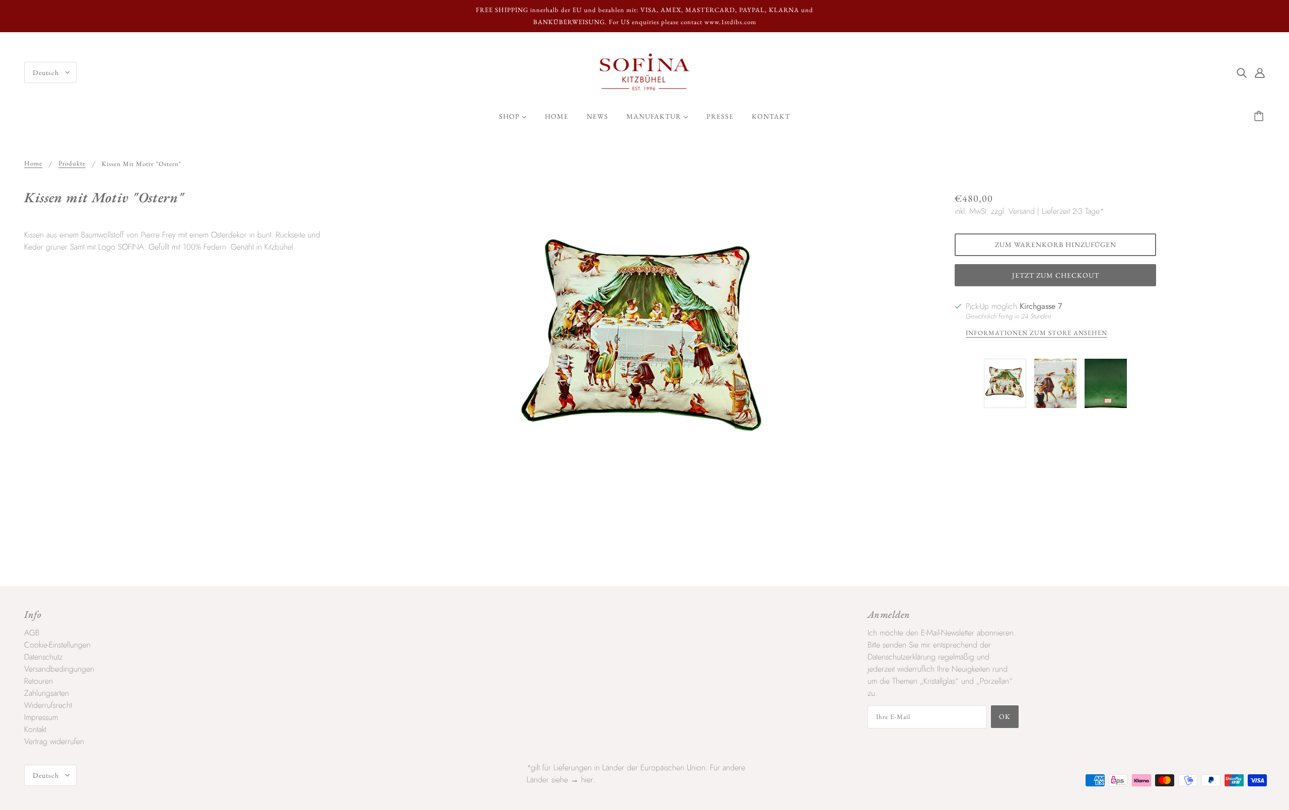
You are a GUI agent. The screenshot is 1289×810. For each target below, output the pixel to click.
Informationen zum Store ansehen (1036, 333)
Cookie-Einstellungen (57, 645)
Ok (1005, 716)
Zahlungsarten (46, 693)
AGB (31, 632)
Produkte (72, 164)
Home (33, 164)
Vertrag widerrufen (54, 741)
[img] (1242, 72)
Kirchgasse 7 (1041, 306)
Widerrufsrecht (48, 705)
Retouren (38, 681)
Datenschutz (43, 657)
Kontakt (35, 729)
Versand (1022, 211)
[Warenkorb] (1260, 116)
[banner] (644, 71)
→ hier (581, 779)
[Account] (1260, 72)
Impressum (41, 717)
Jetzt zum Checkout (1055, 275)
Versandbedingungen (59, 669)
